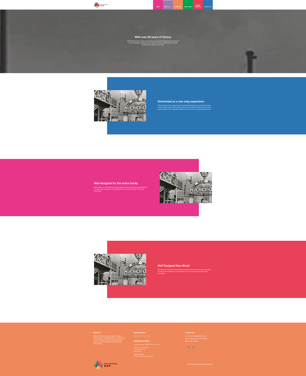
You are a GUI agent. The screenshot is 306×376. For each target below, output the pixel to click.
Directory (178, 6)
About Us (167, 6)
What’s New (187, 6)
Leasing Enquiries (198, 6)
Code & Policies (189, 351)
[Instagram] (193, 347)
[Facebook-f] (189, 347)
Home (158, 6)
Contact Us (207, 6)
